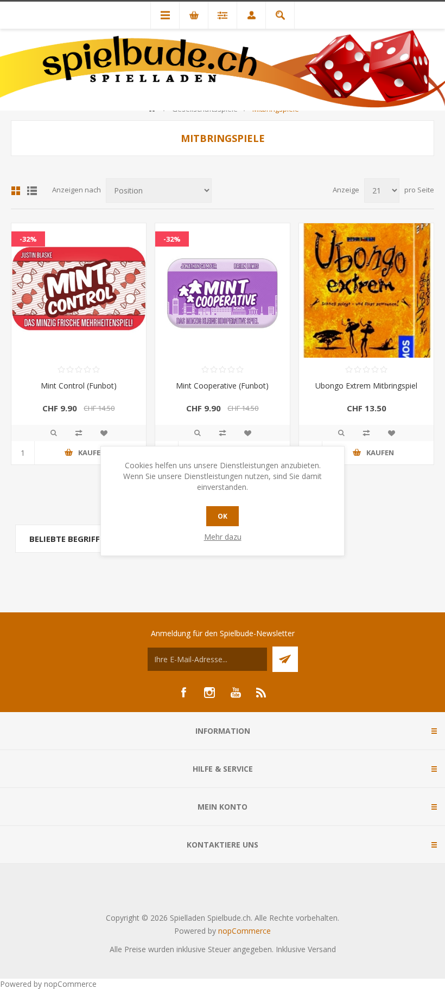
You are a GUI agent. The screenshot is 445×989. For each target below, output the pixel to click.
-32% (28, 239)
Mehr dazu (222, 537)
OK (222, 516)
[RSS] (261, 692)
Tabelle (16, 190)
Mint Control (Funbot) (79, 385)
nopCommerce (244, 931)
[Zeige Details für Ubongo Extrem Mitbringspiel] (366, 290)
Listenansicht (32, 190)
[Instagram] (209, 692)
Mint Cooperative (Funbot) (222, 385)
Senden (285, 659)
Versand (322, 949)
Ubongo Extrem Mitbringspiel (366, 385)
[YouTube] (235, 692)
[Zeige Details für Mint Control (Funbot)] (78, 290)
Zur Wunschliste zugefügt (104, 433)
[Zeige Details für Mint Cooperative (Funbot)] (222, 290)
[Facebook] (183, 692)
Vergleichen (79, 433)
